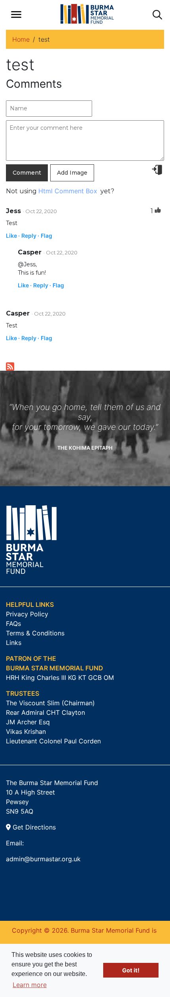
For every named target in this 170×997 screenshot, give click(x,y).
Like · (13, 235)
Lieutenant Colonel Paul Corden (53, 741)
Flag (46, 235)
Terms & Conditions (35, 633)
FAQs (13, 623)
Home (21, 39)
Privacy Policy (27, 614)
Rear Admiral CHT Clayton (45, 712)
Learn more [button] (30, 985)
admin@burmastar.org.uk (43, 859)
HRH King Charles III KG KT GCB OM (60, 677)
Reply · (30, 235)
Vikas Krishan (26, 731)
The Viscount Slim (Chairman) (50, 703)
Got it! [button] (131, 970)
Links (13, 643)
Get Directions (33, 827)
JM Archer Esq (28, 722)
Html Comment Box (67, 191)
